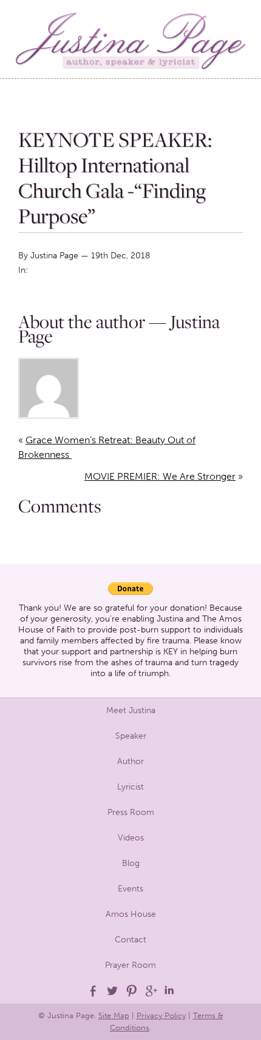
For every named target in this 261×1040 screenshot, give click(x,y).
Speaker (130, 736)
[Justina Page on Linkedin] (169, 991)
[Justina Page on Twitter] (111, 991)
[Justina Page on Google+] (150, 991)
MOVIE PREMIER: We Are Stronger (160, 476)
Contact (130, 939)
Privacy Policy (161, 1015)
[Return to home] (130, 39)
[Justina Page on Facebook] (91, 991)
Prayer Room (130, 965)
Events (130, 889)
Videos (131, 838)
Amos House (131, 914)
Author (130, 761)
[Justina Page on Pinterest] (130, 991)
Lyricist (130, 787)
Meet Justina (130, 710)
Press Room (130, 812)
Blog (131, 863)
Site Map (113, 1015)
